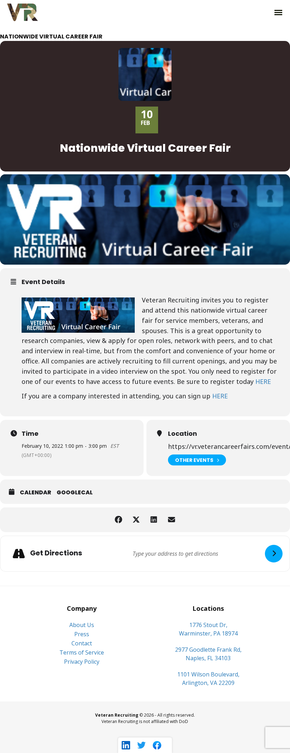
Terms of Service (81, 652)
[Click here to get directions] (274, 553)
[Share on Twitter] (136, 520)
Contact (81, 643)
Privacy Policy (81, 661)
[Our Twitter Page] (141, 745)
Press (81, 634)
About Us (81, 625)
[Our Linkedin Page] (126, 745)
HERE (263, 381)
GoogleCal (75, 492)
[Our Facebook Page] (157, 745)
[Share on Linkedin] (154, 520)
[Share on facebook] (118, 520)
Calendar (35, 492)
